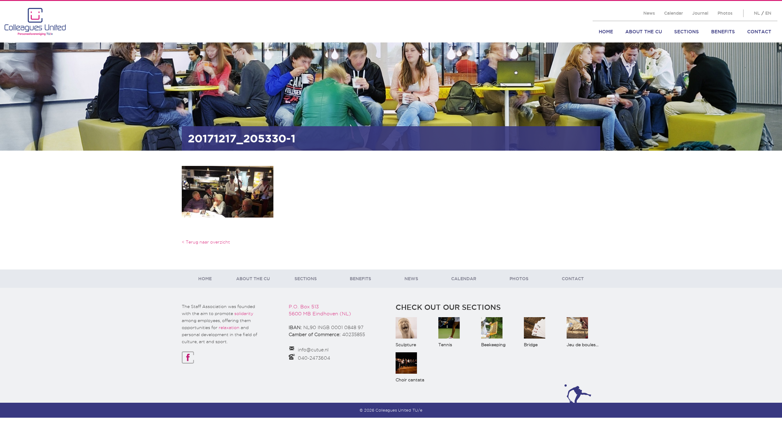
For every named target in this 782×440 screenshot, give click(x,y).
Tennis (445, 344)
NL (757, 13)
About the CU (643, 31)
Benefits (723, 31)
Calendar (673, 13)
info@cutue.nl (313, 349)
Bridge (531, 344)
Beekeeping (493, 344)
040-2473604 (314, 358)
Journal (700, 13)
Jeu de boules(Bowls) (589, 344)
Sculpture (406, 344)
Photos (725, 13)
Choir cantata (410, 379)
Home (606, 31)
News (649, 13)
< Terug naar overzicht (206, 242)
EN (768, 13)
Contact (759, 31)
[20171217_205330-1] (227, 191)
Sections (686, 31)
